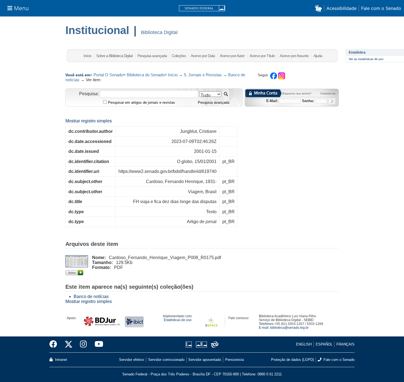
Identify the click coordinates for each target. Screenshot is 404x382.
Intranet (60, 360)
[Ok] (332, 101)
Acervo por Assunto (294, 56)
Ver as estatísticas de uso (366, 59)
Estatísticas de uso (178, 320)
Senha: (308, 101)
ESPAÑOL (324, 344)
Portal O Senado (108, 74)
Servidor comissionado (166, 360)
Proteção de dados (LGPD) (292, 360)
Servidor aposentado (204, 360)
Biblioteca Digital (159, 32)
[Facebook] (55, 344)
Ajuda (318, 56)
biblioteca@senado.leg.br (289, 328)
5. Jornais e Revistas (203, 74)
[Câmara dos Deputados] (190, 344)
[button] (319, 8)
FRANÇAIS (345, 344)
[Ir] (225, 94)
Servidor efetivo (131, 360)
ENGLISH (304, 344)
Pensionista (234, 360)
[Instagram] (83, 344)
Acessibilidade (341, 8)
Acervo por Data (203, 56)
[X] (68, 344)
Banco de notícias (91, 296)
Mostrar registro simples (88, 121)
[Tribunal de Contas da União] (213, 344)
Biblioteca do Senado (145, 74)
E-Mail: (272, 101)
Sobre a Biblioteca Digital (114, 56)
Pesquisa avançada (152, 56)
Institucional (97, 30)
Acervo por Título (262, 56)
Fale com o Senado (381, 8)
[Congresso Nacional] (201, 344)
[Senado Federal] (202, 8)
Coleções (179, 56)
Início (87, 56)
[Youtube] (97, 344)
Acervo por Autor (232, 56)
